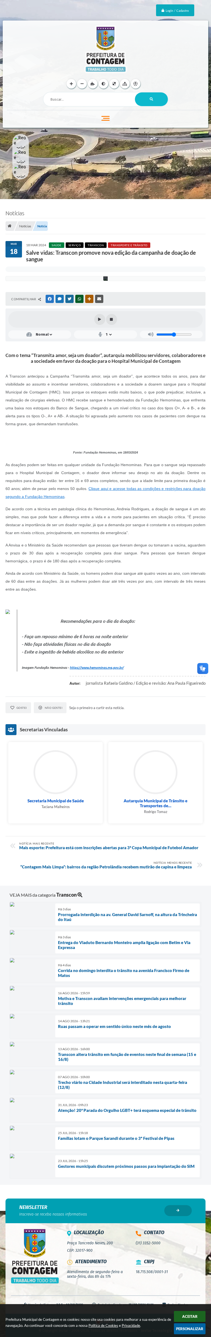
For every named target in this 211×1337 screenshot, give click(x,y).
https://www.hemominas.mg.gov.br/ (97, 667)
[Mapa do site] (125, 84)
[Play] (99, 319)
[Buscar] (151, 99)
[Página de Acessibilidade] (135, 84)
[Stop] (111, 319)
